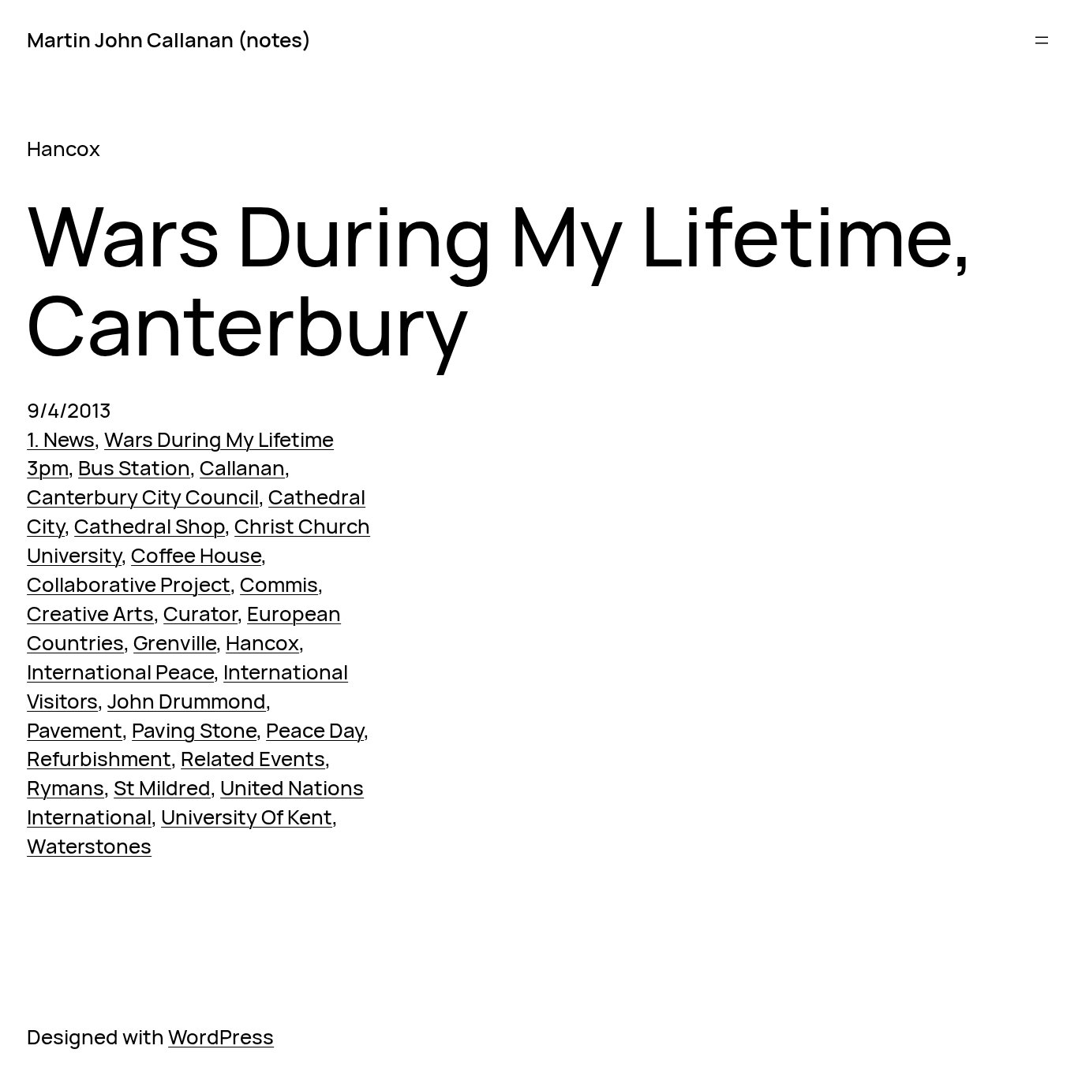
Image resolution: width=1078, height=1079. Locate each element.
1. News (61, 439)
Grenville (174, 642)
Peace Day (315, 730)
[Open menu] (1041, 40)
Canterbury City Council (143, 496)
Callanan (242, 467)
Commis (279, 584)
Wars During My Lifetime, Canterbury (501, 279)
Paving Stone (194, 730)
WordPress (221, 1036)
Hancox (262, 642)
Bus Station (134, 467)
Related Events (253, 758)
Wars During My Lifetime (219, 439)
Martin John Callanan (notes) (169, 39)
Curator (200, 613)
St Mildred (162, 787)
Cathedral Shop (149, 526)
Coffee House (196, 555)
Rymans (65, 787)
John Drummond (186, 700)
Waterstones (89, 846)
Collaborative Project (128, 584)
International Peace (120, 671)
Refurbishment (99, 758)
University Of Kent (246, 816)
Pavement (74, 730)
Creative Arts (90, 613)
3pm (48, 467)
